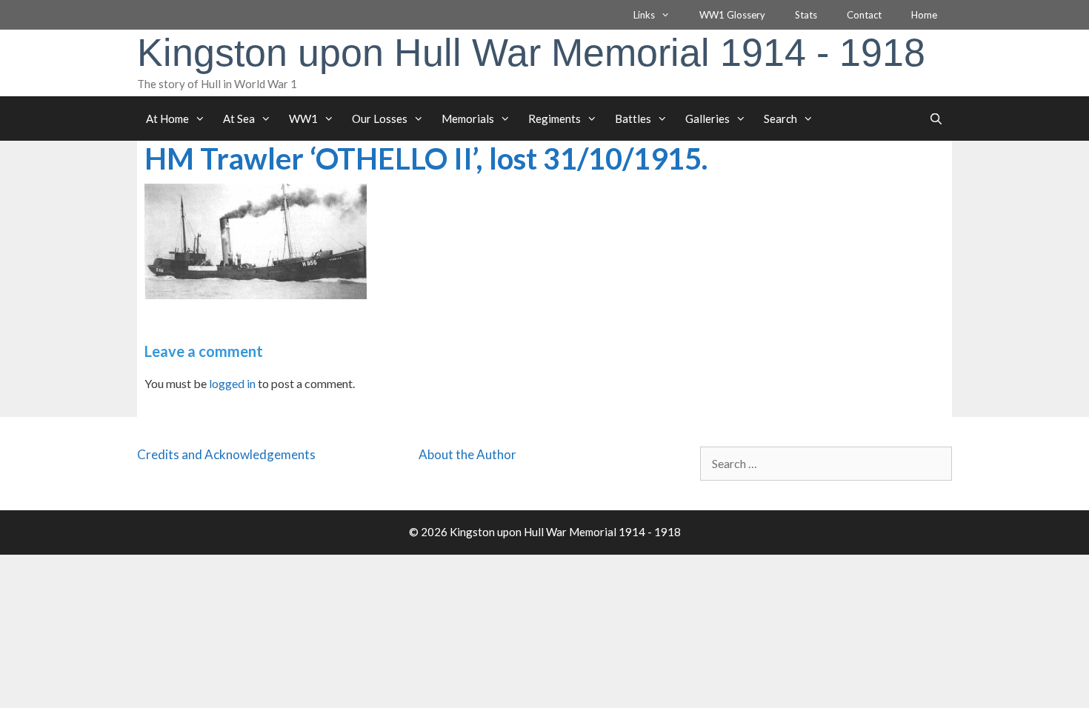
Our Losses (379, 118)
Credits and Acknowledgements (226, 454)
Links (644, 15)
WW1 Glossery (732, 15)
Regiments (554, 118)
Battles (633, 118)
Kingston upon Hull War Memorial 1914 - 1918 (531, 52)
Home (924, 15)
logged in (232, 383)
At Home (167, 118)
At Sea (239, 118)
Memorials (468, 118)
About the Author (467, 454)
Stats (806, 15)
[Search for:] (826, 463)
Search (780, 118)
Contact (864, 15)
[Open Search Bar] (936, 118)
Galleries (707, 118)
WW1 (303, 118)
